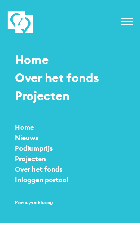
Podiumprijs (34, 148)
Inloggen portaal (42, 179)
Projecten (42, 96)
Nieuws (26, 137)
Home (32, 60)
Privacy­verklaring (34, 202)
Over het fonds (57, 78)
